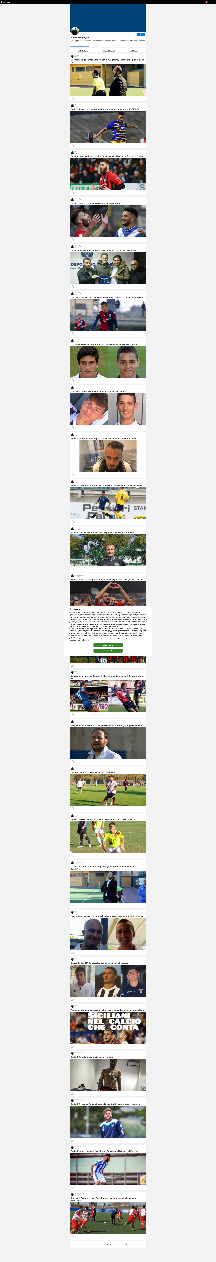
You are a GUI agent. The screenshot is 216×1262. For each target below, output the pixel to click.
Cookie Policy (85, 641)
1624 (122, 614)
